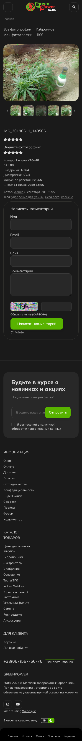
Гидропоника (13, 557)
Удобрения (11, 569)
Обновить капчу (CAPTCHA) (28, 314)
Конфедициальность (18, 490)
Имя (13, 216)
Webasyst (29, 711)
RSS (40, 35)
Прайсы (9, 507)
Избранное (45, 29)
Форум (8, 513)
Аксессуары (12, 620)
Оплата (8, 466)
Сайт (14, 253)
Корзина (9, 642)
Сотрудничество (15, 484)
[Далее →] (41, 99)
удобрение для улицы (27, 197)
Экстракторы (13, 563)
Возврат (9, 478)
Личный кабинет (15, 648)
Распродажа (12, 614)
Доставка (10, 472)
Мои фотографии (17, 35)
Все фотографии (17, 29)
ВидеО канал (13, 496)
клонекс (67, 197)
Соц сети (9, 501)
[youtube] (18, 704)
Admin (18, 192)
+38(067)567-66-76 (22, 661)
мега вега (52, 197)
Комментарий (21, 271)
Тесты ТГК (10, 580)
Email (14, 235)
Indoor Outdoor (13, 586)
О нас (7, 460)
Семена (8, 608)
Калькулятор (12, 519)
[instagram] (7, 704)
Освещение (11, 574)
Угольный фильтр (16, 602)
